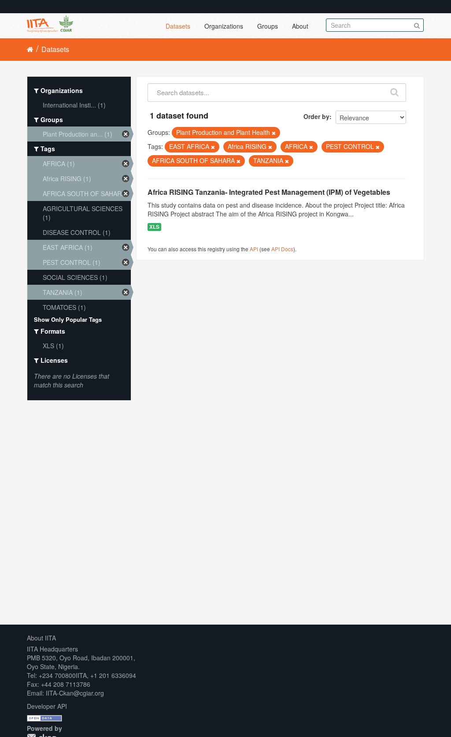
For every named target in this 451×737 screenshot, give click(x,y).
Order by (316, 116)
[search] (394, 90)
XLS (154, 227)
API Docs (282, 249)
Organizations (223, 26)
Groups (267, 26)
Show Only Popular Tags (68, 319)
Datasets (178, 26)
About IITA (41, 637)
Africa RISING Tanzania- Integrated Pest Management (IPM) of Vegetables (269, 192)
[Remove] (274, 132)
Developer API (47, 706)
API (254, 249)
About (300, 26)
